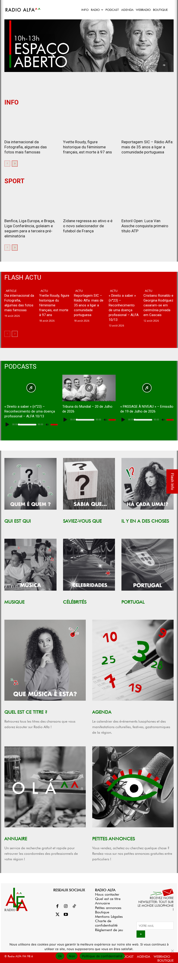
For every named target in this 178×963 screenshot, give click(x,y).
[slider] (54, 424)
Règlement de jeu (109, 930)
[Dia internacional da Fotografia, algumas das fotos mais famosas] (30, 123)
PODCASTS (20, 366)
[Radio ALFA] (23, 10)
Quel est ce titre (108, 899)
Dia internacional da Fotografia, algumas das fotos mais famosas (25, 147)
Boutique (102, 912)
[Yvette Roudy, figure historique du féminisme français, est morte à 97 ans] (89, 123)
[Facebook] (57, 906)
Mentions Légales (109, 916)
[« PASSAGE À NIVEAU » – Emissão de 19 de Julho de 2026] (147, 388)
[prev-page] (7, 164)
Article (11, 291)
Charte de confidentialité (106, 923)
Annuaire (102, 903)
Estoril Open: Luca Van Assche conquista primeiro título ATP (144, 225)
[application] (31, 424)
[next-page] (15, 164)
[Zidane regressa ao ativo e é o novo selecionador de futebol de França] (89, 202)
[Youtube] (66, 915)
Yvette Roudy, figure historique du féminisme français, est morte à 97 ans (87, 147)
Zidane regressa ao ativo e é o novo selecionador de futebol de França (87, 225)
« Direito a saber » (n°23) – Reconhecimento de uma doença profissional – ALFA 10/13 (29, 411)
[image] (30, 484)
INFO (11, 102)
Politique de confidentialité (102, 956)
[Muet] (47, 424)
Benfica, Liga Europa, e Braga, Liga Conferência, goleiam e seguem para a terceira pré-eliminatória (29, 228)
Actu (44, 291)
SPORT (14, 181)
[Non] (172, 950)
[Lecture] (7, 425)
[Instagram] (66, 906)
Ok (60, 956)
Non (72, 956)
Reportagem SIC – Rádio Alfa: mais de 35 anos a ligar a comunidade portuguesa (147, 147)
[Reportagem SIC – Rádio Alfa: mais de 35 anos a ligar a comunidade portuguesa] (147, 123)
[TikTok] (74, 906)
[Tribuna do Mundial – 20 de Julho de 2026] (89, 388)
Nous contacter (107, 894)
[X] (57, 915)
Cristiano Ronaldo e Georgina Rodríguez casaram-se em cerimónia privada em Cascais (158, 305)
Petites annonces (108, 908)
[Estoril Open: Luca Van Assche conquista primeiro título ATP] (147, 202)
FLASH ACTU (22, 277)
